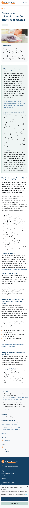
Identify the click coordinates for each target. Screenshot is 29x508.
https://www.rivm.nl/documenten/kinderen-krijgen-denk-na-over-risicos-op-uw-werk (15, 399)
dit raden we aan (9, 67)
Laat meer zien (5, 409)
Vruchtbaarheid (5, 485)
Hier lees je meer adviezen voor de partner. (14, 269)
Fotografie (4, 475)
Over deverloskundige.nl (7, 473)
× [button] (27, 486)
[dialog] (14, 496)
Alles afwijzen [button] (14, 503)
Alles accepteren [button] (14, 499)
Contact (3, 478)
